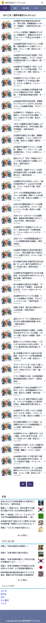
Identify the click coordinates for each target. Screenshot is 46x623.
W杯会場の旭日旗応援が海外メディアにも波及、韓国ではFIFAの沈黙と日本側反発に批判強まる (18, 573)
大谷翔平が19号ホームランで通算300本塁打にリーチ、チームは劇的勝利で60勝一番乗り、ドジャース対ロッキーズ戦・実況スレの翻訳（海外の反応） (28, 447)
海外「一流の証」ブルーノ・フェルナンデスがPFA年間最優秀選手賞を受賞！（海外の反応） (17, 515)
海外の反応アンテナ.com (15, 2)
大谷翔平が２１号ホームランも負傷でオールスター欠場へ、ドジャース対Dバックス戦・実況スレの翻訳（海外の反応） (28, 413)
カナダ (4, 590)
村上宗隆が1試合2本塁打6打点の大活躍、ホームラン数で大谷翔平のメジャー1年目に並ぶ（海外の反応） (28, 264)
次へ (30, 484)
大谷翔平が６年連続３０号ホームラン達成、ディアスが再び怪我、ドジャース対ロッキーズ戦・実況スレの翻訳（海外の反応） (27, 69)
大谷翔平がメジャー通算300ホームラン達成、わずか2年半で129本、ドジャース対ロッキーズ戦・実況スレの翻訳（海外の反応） (28, 436)
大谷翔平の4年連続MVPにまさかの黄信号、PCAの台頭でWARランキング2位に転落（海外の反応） (28, 275)
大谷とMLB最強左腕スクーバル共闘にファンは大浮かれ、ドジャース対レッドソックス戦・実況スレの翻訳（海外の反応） (27, 207)
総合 (15, 8)
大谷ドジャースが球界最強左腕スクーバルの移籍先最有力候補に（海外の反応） (27, 241)
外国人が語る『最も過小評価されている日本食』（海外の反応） (27, 308)
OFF (2, 597)
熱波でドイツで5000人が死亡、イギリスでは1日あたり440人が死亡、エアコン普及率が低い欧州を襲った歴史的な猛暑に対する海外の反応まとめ (28, 344)
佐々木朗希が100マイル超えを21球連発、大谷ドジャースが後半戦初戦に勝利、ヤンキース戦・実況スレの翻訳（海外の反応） (27, 356)
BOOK (3, 594)
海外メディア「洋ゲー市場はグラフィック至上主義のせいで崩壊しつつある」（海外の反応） (27, 161)
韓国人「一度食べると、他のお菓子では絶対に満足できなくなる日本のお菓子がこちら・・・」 (18, 509)
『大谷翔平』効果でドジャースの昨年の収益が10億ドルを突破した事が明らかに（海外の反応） (27, 172)
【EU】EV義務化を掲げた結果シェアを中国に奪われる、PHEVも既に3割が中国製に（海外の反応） (28, 126)
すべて (5, 8)
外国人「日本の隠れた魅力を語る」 (15, 552)
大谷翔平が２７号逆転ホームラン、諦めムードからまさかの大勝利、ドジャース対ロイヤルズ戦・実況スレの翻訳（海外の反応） (27, 115)
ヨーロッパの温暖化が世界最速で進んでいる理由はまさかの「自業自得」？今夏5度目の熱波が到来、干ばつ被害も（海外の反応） (28, 92)
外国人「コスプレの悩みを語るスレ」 (16, 527)
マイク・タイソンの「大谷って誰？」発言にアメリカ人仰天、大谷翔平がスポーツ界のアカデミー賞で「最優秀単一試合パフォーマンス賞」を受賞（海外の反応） (28, 367)
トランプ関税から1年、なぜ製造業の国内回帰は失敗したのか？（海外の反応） (28, 378)
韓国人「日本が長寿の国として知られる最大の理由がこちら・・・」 (18, 560)
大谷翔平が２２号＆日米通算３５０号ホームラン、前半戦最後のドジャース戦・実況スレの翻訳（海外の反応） (28, 390)
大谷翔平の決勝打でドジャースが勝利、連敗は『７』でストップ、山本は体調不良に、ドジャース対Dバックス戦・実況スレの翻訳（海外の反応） (28, 149)
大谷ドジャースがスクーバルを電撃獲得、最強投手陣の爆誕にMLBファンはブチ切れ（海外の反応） (27, 218)
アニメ (36, 8)
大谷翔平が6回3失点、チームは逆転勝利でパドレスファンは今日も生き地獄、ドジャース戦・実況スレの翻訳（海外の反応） (27, 470)
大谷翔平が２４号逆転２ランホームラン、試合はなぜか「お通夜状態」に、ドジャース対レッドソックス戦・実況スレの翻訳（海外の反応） (27, 229)
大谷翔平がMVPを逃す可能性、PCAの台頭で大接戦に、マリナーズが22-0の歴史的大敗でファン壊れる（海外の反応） (28, 58)
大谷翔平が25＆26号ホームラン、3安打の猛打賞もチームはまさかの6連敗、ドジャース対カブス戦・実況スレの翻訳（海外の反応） (28, 184)
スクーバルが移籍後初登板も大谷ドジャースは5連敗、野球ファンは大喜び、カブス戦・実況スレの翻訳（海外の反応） (28, 195)
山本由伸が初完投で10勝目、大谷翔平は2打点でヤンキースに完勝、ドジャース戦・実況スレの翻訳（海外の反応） (28, 333)
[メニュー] (42, 2)
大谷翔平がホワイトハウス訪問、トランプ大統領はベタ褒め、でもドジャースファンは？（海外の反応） (27, 298)
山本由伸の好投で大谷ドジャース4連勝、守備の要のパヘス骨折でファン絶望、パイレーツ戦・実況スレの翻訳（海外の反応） (28, 46)
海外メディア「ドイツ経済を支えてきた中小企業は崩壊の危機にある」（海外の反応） (27, 321)
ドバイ (4, 603)
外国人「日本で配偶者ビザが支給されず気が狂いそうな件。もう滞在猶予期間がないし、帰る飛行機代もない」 (18, 567)
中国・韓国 (25, 8)
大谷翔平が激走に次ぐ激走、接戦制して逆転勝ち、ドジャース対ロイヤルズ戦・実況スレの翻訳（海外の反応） (27, 138)
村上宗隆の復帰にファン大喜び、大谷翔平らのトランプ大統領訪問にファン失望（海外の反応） (27, 424)
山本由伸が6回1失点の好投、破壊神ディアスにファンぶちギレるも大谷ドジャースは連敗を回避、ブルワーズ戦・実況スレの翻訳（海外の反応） (28, 103)
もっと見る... (23, 535)
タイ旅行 (5, 600)
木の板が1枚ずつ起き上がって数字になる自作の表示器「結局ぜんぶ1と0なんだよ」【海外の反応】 (18, 522)
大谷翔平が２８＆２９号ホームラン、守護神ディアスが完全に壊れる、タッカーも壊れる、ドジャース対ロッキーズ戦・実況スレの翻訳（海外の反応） (27, 80)
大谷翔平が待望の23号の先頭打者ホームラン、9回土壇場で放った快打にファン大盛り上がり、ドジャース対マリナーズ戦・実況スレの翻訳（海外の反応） (28, 252)
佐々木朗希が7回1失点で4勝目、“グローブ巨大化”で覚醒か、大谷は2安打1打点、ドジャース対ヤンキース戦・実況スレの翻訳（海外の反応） (28, 287)
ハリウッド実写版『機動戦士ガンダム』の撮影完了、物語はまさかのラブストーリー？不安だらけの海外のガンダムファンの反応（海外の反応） (28, 35)
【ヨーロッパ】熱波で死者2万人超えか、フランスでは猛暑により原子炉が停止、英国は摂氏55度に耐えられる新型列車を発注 (28, 401)
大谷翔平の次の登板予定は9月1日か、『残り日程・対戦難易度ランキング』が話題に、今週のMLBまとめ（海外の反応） (28, 23)
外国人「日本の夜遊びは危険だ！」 (15, 546)
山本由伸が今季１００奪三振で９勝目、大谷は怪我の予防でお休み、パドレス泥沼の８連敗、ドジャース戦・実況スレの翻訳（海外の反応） (27, 459)
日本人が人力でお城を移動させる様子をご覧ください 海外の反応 (18, 502)
